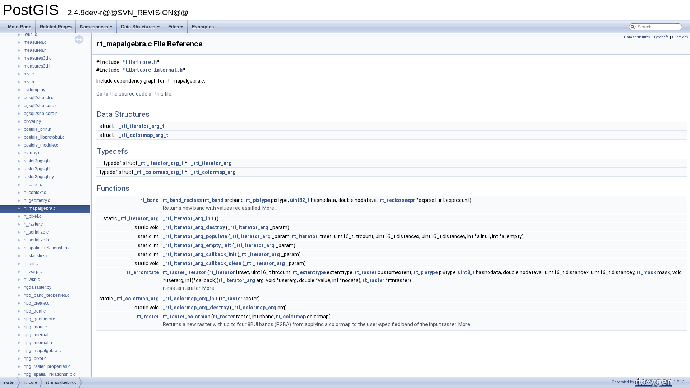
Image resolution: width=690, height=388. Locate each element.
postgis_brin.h (37, 129)
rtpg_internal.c (38, 334)
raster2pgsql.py (39, 176)
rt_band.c (33, 184)
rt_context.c (35, 192)
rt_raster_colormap (186, 316)
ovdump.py (34, 89)
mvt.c (29, 74)
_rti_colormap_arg (213, 172)
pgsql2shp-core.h (41, 113)
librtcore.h (141, 62)
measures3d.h (38, 66)
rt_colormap (291, 316)
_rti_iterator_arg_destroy (194, 227)
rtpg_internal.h (38, 342)
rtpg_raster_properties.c (47, 366)
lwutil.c (30, 34)
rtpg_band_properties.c (46, 295)
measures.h (35, 50)
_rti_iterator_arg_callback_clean (202, 263)
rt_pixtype (258, 200)
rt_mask (646, 272)
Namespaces (97, 28)
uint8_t (466, 272)
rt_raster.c (33, 224)
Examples (203, 26)
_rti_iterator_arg (211, 163)
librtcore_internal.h (154, 70)
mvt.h (29, 81)
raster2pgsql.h (38, 168)
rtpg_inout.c (35, 326)
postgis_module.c (41, 145)
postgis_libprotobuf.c (44, 137)
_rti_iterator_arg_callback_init (199, 254)
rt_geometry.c (37, 200)
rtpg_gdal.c (35, 311)
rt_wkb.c (32, 279)
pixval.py (32, 121)
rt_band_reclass (182, 200)
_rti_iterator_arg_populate (195, 236)
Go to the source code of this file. (134, 94)
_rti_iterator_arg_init (188, 218)
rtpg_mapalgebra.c (42, 350)
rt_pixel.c (32, 216)
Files (176, 28)
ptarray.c (32, 153)
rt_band (149, 200)
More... (269, 208)
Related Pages (56, 26)
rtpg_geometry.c (39, 319)
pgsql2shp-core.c (41, 105)
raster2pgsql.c (37, 160)
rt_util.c (31, 263)
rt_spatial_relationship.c (47, 247)
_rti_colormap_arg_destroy (196, 307)
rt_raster (366, 272)
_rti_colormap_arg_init (190, 298)
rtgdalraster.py (37, 287)
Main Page (19, 26)
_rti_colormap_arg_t (143, 135)
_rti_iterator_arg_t (141, 126)
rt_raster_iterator (184, 272)
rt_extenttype (309, 272)
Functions (680, 37)
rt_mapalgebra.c (40, 208)
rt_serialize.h (36, 239)
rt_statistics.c (36, 255)
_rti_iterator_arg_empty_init (197, 245)
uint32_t (300, 200)
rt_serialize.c (36, 232)
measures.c (35, 42)
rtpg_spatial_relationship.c (49, 374)
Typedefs (661, 37)
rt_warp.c (33, 271)
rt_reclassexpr (397, 200)
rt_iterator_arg (236, 280)
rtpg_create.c (36, 303)
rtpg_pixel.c (35, 358)
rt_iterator (305, 236)
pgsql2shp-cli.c (38, 97)
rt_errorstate (142, 272)
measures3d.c (37, 58)
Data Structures (141, 28)
